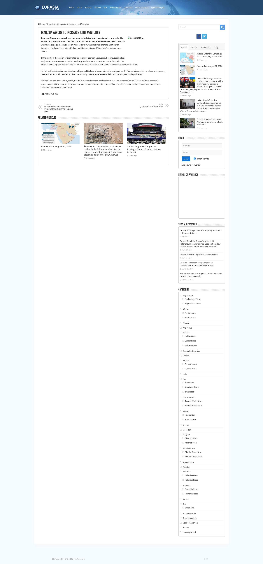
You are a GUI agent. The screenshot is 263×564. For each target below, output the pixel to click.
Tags (216, 47)
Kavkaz (186, 411)
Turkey (186, 527)
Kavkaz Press (190, 419)
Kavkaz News (190, 415)
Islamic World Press (193, 406)
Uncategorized (189, 532)
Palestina (187, 472)
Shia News (189, 508)
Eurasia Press (190, 369)
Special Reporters (190, 523)
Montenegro (188, 462)
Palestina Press (191, 480)
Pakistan (186, 467)
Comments (206, 47)
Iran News (189, 383)
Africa (79, 8)
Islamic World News (193, 401)
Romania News (191, 489)
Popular (194, 47)
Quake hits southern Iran (151, 105)
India (185, 374)
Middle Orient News (193, 452)
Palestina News (191, 475)
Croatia (186, 356)
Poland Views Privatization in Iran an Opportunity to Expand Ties (58, 108)
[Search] (222, 27)
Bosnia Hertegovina (191, 351)
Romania (128, 8)
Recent (184, 47)
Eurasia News (191, 364)
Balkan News (190, 336)
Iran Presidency (192, 387)
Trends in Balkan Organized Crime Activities (199, 255)
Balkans (88, 8)
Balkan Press (190, 341)
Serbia (185, 499)
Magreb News (191, 438)
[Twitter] (204, 36)
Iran (105, 8)
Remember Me (202, 159)
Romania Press (191, 494)
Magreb (186, 434)
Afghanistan (188, 295)
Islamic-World (189, 397)
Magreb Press (191, 443)
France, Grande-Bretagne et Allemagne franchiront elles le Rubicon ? (210, 122)
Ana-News (187, 328)
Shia (184, 504)
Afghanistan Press (193, 304)
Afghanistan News (193, 299)
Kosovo (186, 425)
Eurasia (98, 8)
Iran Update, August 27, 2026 (56, 146)
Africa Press (190, 317)
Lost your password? (191, 165)
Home (71, 8)
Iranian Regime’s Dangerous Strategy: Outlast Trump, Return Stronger (144, 149)
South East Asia (141, 8)
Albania (186, 323)
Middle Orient (115, 8)
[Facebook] (198, 36)
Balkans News (191, 345)
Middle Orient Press (193, 456)
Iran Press (189, 392)
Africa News (190, 313)
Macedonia (188, 430)
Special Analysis (157, 8)
